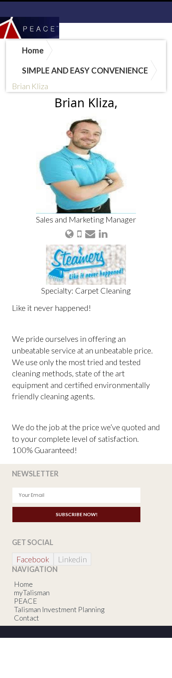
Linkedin (72, 559)
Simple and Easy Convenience (85, 70)
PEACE (25, 600)
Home (33, 50)
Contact (26, 617)
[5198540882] (79, 233)
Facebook (32, 559)
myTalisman (32, 592)
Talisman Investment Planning (59, 609)
